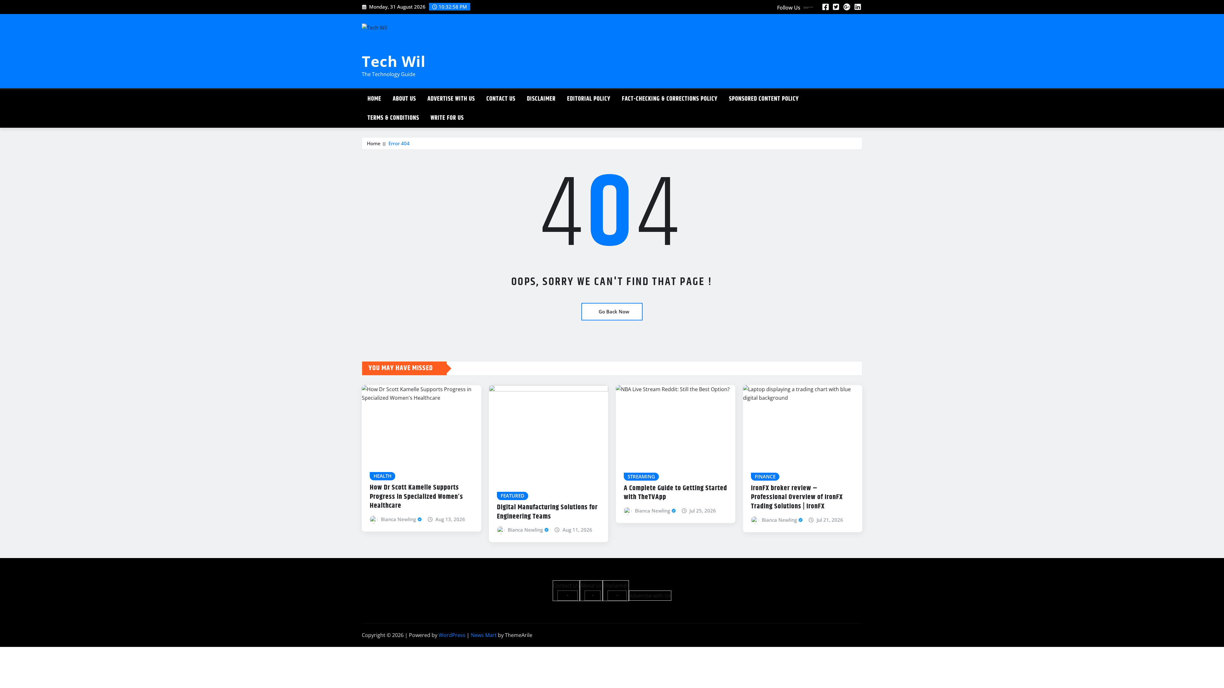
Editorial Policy (588, 99)
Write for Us (447, 118)
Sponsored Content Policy (764, 99)
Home (374, 99)
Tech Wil (394, 61)
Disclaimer (541, 99)
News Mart (484, 635)
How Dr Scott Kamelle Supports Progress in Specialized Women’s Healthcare (416, 496)
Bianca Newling (398, 519)
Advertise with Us (451, 99)
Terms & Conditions (393, 118)
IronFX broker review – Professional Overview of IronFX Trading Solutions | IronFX (797, 497)
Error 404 (399, 143)
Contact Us (500, 99)
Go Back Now (614, 311)
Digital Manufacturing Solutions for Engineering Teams (547, 512)
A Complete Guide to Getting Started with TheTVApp (675, 493)
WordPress (452, 635)
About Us (404, 99)
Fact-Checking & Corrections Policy (670, 99)
